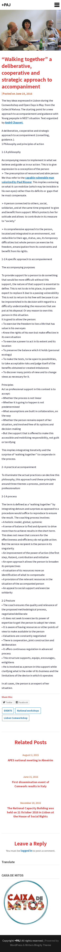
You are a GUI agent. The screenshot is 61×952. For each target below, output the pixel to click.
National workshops (28, 710)
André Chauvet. (14, 122)
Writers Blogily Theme (38, 945)
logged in (26, 850)
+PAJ (6, 4)
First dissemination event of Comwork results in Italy (30, 784)
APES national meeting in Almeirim (30, 760)
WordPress (16, 945)
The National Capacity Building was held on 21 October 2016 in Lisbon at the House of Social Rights (30, 812)
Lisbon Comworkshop (15, 718)
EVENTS (8, 710)
